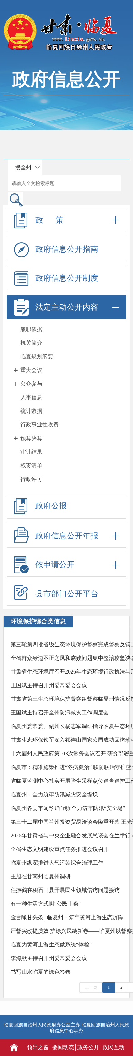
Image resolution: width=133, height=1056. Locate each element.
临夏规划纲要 (36, 356)
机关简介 (31, 343)
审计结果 (31, 452)
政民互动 (113, 1047)
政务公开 (88, 1047)
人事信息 (31, 397)
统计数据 (31, 411)
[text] (64, 183)
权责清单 (31, 465)
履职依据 (31, 329)
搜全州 (23, 167)
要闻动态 (63, 1047)
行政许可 (31, 479)
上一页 (91, 987)
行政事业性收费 (39, 425)
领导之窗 (38, 1047)
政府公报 (51, 506)
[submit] (15, 199)
